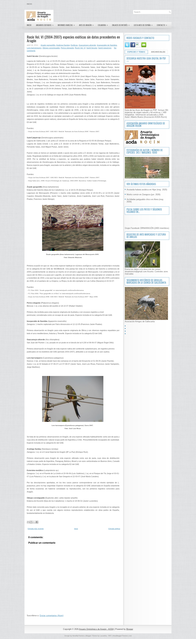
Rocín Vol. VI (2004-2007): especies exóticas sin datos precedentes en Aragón (73, 38)
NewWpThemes (78, 636)
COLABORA (103, 25)
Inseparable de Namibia (107, 45)
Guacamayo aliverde (87, 45)
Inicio (29, 4)
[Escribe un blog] (31, 522)
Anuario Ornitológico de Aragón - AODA (96, 629)
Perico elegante (67, 48)
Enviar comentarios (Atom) (51, 615)
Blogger (129, 629)
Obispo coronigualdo (51, 48)
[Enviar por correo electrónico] (28, 522)
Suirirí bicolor (91, 48)
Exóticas (74, 45)
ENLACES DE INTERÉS (121, 25)
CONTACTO (162, 25)
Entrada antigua (114, 529)
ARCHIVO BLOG (158, 52)
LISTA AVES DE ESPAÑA (143, 25)
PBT (109, 636)
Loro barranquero (34, 48)
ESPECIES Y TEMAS (136, 52)
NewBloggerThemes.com (122, 636)
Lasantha (103, 636)
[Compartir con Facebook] (36, 522)
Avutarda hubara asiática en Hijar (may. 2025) (147, 189)
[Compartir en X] (34, 522)
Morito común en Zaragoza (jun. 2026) (143, 194)
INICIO (29, 25)
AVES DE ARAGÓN (86, 25)
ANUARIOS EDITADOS (44, 25)
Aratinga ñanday (63, 45)
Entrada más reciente (36, 529)
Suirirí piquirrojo (104, 48)
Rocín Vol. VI (80, 48)
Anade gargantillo (48, 45)
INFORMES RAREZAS (66, 25)
